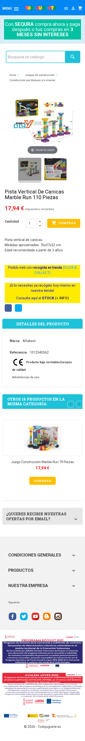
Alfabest (29, 341)
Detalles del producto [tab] (42, 323)
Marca (15, 341)
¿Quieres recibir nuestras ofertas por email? (36, 516)
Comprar (64, 223)
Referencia (18, 352)
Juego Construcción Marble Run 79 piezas (42, 462)
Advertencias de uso (25, 377)
